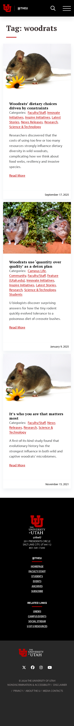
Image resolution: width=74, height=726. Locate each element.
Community (17, 275)
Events (37, 581)
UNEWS (37, 611)
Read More (17, 175)
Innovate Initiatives (40, 280)
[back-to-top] (69, 718)
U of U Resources (37, 626)
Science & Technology (25, 127)
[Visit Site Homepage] (37, 533)
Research (51, 122)
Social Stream (37, 621)
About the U (32, 690)
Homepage (37, 566)
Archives (37, 586)
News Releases (32, 122)
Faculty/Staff (37, 112)
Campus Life (37, 271)
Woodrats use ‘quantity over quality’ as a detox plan (35, 264)
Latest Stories (46, 285)
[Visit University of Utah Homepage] (7, 8)
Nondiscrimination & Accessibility (29, 684)
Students (15, 294)
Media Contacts (53, 690)
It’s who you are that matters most (36, 416)
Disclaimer (60, 684)
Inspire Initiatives (37, 117)
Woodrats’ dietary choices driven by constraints (33, 105)
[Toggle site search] (53, 8)
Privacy (18, 690)
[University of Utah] (37, 653)
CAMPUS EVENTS (37, 616)
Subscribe (37, 591)
